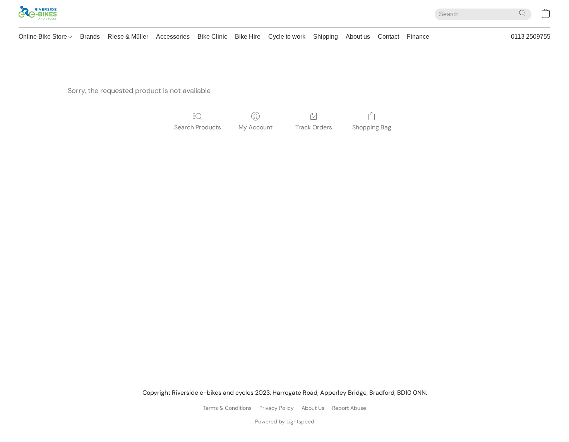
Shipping (325, 36)
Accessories (173, 36)
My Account (255, 127)
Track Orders (313, 127)
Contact (388, 36)
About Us (313, 407)
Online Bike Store (44, 36)
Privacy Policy (276, 407)
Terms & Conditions (227, 407)
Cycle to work (286, 36)
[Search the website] (522, 13)
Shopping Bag (371, 127)
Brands (90, 36)
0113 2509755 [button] (530, 36)
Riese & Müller (128, 36)
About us (358, 36)
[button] (38, 13)
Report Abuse (349, 407)
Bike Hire (248, 36)
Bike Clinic (212, 36)
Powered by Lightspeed (284, 421)
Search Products (197, 127)
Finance (418, 36)
